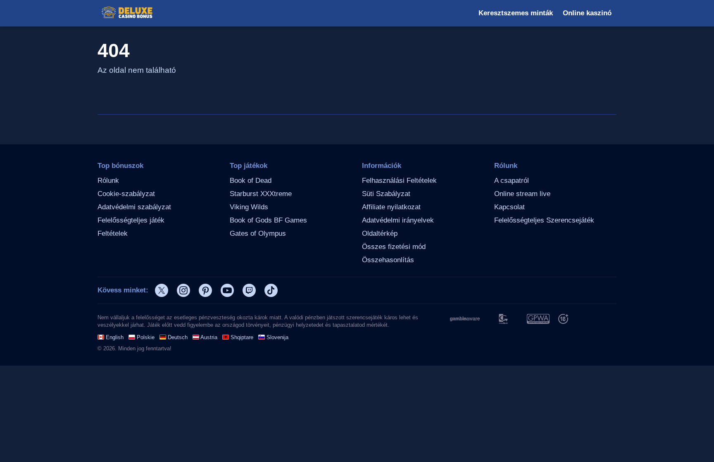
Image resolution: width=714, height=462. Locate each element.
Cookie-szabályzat (126, 194)
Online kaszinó (587, 13)
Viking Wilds (249, 207)
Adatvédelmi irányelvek (398, 220)
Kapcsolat (509, 207)
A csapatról (511, 180)
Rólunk (108, 180)
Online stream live (522, 194)
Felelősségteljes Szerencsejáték (544, 220)
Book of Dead (250, 180)
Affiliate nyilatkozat (391, 207)
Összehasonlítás (388, 260)
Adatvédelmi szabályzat (134, 207)
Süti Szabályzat (386, 194)
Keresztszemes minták (515, 13)
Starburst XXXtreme (261, 194)
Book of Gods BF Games (268, 220)
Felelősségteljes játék (131, 220)
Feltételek (113, 233)
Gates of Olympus (258, 233)
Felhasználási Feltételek (399, 180)
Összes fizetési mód (394, 247)
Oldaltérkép (379, 233)
